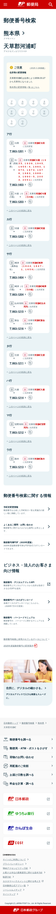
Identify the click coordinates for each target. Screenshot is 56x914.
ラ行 (12, 122)
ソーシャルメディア (12, 889)
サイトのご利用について (14, 859)
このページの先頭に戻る (20, 210)
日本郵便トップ (11, 722)
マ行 (33, 112)
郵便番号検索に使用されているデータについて (25, 639)
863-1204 (18, 294)
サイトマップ (9, 894)
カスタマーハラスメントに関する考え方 (21, 881)
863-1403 (18, 185)
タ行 (44, 102)
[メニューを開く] (5, 4)
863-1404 (18, 277)
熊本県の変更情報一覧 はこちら (24, 86)
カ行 (23, 102)
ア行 (12, 102)
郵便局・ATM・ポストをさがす (29, 748)
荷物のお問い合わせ (22, 757)
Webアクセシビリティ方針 (15, 868)
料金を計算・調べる (22, 783)
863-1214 (18, 398)
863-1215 (18, 311)
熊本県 (41, 722)
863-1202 (18, 236)
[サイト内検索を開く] (51, 4)
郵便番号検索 (28, 722)
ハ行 (23, 112)
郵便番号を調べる (20, 739)
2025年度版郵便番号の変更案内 (18, 645)
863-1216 (18, 328)
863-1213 (18, 467)
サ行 (33, 102)
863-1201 (18, 151)
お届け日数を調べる (22, 775)
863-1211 (18, 363)
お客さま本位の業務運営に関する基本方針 (23, 872)
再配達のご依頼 (19, 766)
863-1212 (18, 432)
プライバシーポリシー (13, 863)
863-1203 (18, 202)
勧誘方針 (7, 876)
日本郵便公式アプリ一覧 (14, 885)
